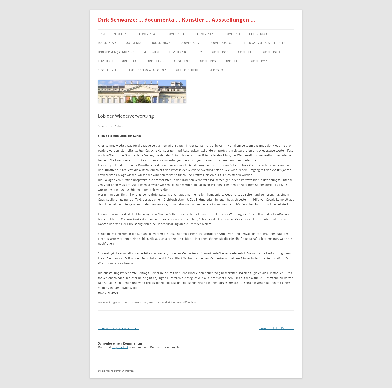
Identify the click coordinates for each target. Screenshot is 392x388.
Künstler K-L (130, 61)
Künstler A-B (177, 52)
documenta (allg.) (220, 43)
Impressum (216, 70)
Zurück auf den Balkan (276, 328)
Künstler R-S (207, 61)
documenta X (258, 34)
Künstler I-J (105, 61)
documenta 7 (161, 43)
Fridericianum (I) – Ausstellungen (263, 43)
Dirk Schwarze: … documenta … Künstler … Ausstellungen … (176, 19)
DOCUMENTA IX (107, 43)
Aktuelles (120, 34)
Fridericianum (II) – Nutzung (116, 52)
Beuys (199, 52)
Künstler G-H (271, 52)
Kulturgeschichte (188, 70)
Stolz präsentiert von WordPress (116, 370)
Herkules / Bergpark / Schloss (147, 70)
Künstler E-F (245, 52)
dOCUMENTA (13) (174, 34)
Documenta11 (231, 34)
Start (101, 34)
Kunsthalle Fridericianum (164, 302)
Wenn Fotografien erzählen (118, 328)
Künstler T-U (233, 61)
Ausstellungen (108, 70)
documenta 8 (134, 43)
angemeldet (120, 347)
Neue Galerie (151, 52)
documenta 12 (203, 34)
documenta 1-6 (189, 43)
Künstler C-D (220, 52)
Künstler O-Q (181, 61)
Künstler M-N (155, 61)
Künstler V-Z (259, 61)
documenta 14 (145, 34)
